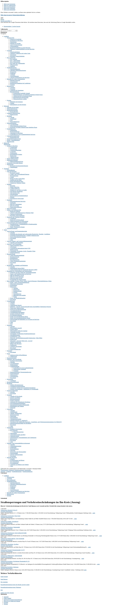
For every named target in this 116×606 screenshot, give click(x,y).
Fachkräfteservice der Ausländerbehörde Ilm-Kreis (22, 134)
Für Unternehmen (14, 461)
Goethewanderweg (15, 188)
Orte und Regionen (11, 171)
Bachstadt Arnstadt (14, 173)
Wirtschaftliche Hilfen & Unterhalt (18, 331)
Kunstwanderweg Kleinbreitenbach (19, 195)
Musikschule (13, 156)
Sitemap (6, 604)
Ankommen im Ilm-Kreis (16, 133)
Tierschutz (12, 450)
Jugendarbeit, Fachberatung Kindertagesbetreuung (22, 333)
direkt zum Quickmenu (9, 4)
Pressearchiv (13, 72)
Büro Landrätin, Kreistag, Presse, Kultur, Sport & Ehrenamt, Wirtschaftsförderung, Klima (29, 281)
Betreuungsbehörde (15, 399)
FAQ (11, 120)
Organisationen (14, 82)
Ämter (5, 230)
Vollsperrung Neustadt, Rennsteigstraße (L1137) (13, 550)
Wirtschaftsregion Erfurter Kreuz (18, 126)
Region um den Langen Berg (17, 178)
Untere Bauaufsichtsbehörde (17, 255)
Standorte (12, 66)
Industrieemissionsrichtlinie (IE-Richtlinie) (20, 423)
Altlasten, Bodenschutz (16, 413)
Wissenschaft (10, 164)
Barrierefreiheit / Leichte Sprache (12, 26)
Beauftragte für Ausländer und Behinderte (17, 265)
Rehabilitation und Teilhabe (17, 406)
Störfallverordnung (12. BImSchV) (19, 420)
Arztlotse (12, 304)
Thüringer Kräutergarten (16, 214)
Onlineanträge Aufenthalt (19, 369)
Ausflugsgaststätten (15, 225)
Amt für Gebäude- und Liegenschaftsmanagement (19, 241)
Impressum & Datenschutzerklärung (13, 599)
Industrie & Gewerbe (15, 43)
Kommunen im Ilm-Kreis (16, 40)
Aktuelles (12, 232)
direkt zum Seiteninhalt (9, 9)
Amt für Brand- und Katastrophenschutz (17, 231)
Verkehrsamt (10, 427)
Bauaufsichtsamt (11, 254)
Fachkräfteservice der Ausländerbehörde (23, 368)
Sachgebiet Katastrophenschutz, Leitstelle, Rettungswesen (24, 235)
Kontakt (6, 602)
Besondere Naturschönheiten (17, 56)
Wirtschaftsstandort (11, 123)
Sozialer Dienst (14, 329)
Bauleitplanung (14, 258)
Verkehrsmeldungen (15, 69)
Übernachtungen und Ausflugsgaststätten (17, 222)
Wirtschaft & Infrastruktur (16, 284)
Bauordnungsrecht (14, 259)
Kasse (8, 353)
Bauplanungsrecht (14, 257)
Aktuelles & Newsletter (13, 107)
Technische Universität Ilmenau (15, 163)
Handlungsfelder (17, 291)
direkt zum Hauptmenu (9, 7)
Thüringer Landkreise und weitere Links (20, 53)
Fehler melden (7, 598)
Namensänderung (14, 373)
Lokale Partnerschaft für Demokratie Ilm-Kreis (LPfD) (23, 269)
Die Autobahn (4, 582)
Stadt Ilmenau (4, 579)
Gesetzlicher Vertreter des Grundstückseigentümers (22, 387)
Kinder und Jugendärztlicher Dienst (19, 316)
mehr (94, 513)
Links (11, 239)
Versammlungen (14, 376)
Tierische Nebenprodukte (16, 454)
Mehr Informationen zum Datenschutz (10, 23)
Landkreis (6, 36)
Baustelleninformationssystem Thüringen (11, 587)
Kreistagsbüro (13, 285)
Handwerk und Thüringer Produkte (16, 217)
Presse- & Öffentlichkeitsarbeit (17, 298)
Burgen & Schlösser (15, 211)
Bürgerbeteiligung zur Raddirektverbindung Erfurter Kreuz (28, 94)
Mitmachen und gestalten (19, 295)
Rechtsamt (9, 383)
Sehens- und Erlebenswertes (14, 210)
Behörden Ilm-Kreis (15, 80)
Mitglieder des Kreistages (16, 101)
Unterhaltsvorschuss (15, 332)
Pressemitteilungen (14, 121)
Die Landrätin (13, 59)
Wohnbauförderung (15, 252)
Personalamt (10, 379)
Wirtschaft (6, 106)
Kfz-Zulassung (14, 430)
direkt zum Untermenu (9, 8)
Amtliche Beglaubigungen (16, 385)
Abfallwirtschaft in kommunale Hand (22, 96)
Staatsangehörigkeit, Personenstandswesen (20, 372)
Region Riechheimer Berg (16, 181)
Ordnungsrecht (14, 375)
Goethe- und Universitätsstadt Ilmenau (19, 174)
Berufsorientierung (14, 131)
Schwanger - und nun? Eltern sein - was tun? (21, 340)
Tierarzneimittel (14, 453)
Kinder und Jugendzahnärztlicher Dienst (20, 318)
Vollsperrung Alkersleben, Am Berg (9, 544)
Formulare (12, 89)
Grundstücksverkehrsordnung (17, 386)
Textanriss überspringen (6, 511)
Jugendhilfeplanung (15, 335)
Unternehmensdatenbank (13, 136)
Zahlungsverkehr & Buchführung (18, 355)
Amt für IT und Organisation (14, 244)
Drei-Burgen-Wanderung (16, 191)
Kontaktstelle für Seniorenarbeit (18, 279)
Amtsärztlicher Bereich (16, 305)
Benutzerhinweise (14, 137)
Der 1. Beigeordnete (15, 60)
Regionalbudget (14, 111)
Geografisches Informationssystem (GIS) (20, 248)
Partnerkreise (13, 42)
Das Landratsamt (11, 57)
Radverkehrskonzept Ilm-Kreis (17, 201)
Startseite (3, 471)
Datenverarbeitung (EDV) (16, 245)
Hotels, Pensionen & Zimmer (17, 227)
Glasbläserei (13, 218)
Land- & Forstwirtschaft (16, 45)
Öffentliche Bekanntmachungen (18, 70)
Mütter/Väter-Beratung (15, 343)
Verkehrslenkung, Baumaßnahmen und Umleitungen (23, 437)
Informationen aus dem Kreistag (18, 104)
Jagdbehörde (13, 447)
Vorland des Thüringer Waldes (17, 183)
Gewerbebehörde (14, 363)
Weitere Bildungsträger (12, 158)
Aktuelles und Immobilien (16, 242)
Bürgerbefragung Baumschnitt (20, 97)
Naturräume (13, 54)
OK (2, 17)
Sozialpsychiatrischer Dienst (17, 313)
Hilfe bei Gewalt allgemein (17, 276)
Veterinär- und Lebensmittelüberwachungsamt (18, 443)
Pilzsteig (12, 197)
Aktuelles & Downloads (16, 396)
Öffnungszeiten (14, 64)
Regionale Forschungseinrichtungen (19, 165)
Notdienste (12, 73)
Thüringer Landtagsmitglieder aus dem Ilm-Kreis (22, 49)
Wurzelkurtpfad (14, 194)
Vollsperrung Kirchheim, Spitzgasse (9, 567)
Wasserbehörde (14, 417)
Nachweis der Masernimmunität (18, 309)
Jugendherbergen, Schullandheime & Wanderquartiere (23, 224)
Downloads (13, 238)
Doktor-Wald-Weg (14, 187)
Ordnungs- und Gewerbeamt (14, 359)
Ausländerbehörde (14, 366)
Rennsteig (12, 185)
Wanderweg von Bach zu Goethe (18, 190)
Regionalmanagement (12, 110)
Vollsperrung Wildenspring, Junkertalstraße (11, 555)
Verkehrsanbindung (15, 52)
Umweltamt (10, 409)
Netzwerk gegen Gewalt (16, 278)
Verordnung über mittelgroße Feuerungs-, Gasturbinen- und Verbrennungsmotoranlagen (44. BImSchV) (36, 422)
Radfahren (9, 200)
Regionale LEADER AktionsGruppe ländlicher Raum (23, 127)
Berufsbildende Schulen (16, 154)
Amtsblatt (12, 74)
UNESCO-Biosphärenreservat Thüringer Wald (21, 212)
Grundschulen (13, 147)
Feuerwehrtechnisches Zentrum (18, 237)
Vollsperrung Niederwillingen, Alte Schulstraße (12, 538)
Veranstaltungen (11, 170)
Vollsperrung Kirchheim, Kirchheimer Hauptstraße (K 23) (15, 561)
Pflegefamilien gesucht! (16, 328)
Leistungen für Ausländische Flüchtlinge (20, 402)
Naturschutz (13, 416)
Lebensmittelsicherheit (15, 446)
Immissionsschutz (14, 414)
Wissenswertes (10, 37)
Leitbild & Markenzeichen (13, 113)
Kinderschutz (13, 339)
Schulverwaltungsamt (12, 390)
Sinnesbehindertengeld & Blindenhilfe (19, 405)
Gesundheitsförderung (15, 311)
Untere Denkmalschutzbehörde (18, 261)
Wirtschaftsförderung (12, 109)
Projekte (15, 292)
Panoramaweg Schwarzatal (17, 198)
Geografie (9, 50)
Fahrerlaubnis (13, 433)
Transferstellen (13, 167)
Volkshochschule (14, 157)
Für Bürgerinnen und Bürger (17, 460)
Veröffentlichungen (11, 67)
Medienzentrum (14, 249)
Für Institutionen (14, 463)
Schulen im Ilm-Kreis (12, 146)
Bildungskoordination (12, 160)
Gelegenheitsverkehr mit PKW (17, 434)
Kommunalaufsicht (11, 358)
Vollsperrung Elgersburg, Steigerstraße (10, 527)
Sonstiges (12, 84)
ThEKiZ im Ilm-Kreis (15, 342)
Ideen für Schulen (14, 205)
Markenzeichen (14, 114)
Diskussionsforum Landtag (20, 99)
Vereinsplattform (14, 46)
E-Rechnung (13, 247)
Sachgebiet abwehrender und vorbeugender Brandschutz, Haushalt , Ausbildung (30, 234)
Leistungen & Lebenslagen (17, 90)
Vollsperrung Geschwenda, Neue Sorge (10, 516)
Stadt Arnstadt (4, 576)
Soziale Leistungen (15, 400)
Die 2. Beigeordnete (15, 62)
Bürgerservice (10, 86)
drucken (12, 592)
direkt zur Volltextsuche (10, 5)
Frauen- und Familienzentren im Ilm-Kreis (20, 274)
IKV (2, 590)
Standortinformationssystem (14, 138)
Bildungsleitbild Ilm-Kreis (16, 161)
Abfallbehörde (13, 412)
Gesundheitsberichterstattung (17, 312)
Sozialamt (9, 395)
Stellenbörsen (13, 130)
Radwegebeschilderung (16, 207)
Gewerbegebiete (14, 124)
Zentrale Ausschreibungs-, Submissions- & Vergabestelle (24, 389)
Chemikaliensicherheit (15, 419)
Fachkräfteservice (11, 128)
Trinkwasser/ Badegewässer (17, 308)
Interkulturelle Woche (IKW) (17, 268)
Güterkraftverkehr (14, 436)
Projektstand (13, 119)
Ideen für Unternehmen (16, 204)
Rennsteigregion (14, 175)
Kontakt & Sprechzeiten (16, 360)
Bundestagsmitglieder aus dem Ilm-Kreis (20, 47)
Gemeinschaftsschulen (15, 150)
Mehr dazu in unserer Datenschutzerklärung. (13, 15)
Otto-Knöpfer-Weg (15, 193)
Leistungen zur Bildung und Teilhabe (19, 464)
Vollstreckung (13, 356)
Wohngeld (12, 407)
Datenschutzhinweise (15, 349)
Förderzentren (13, 153)
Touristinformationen (12, 228)
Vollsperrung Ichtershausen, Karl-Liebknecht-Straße (14, 533)
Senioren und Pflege (15, 397)
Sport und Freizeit (11, 208)
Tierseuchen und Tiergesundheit (18, 451)
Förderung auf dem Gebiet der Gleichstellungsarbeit (23, 272)
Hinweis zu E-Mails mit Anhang (12, 601)
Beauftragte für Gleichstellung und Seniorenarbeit (19, 271)
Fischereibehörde (14, 449)
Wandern (9, 184)
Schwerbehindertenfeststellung (17, 403)
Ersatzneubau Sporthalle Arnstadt (21, 93)
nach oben (6, 592)
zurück (2, 592)
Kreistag (9, 100)
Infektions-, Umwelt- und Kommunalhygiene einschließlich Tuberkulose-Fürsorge (30, 306)
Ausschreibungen (14, 76)
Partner (15, 296)
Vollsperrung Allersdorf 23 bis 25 (9, 510)
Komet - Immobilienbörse (13, 140)
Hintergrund (16, 289)
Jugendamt (9, 325)
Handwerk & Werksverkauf (17, 220)
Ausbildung (13, 380)
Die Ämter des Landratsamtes (17, 63)
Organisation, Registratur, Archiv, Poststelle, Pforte (22, 251)
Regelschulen (13, 148)
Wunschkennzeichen (18, 432)
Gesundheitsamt (11, 301)
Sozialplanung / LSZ (15, 336)
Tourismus (6, 168)
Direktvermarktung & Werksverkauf (19, 221)
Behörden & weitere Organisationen (16, 79)
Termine (12, 103)
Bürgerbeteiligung (14, 91)
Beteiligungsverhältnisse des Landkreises (20, 83)
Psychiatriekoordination (16, 315)
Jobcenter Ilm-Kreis (12, 457)
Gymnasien (13, 151)
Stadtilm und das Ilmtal (16, 180)
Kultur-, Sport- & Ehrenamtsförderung (19, 282)
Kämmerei (9, 350)
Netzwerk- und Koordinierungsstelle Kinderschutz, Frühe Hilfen (26, 338)
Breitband (9, 116)
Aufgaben (12, 87)
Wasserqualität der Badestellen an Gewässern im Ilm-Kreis (24, 319)
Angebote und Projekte (16, 346)
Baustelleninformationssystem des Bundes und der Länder (15, 584)
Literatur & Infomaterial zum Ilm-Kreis (19, 77)
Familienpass (13, 345)
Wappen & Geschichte (15, 39)
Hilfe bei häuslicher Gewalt (17, 275)
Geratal (12, 177)
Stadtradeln (13, 202)
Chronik (12, 117)
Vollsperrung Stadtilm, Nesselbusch (9, 521)
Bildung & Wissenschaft (7, 143)
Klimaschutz (13, 286)
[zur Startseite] (2, 19)
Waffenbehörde (14, 365)
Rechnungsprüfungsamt (13, 382)
